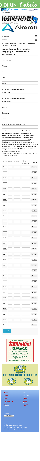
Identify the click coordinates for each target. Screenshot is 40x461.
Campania (6, 396)
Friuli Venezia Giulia (8, 401)
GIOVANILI (6, 45)
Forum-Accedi (8, 12)
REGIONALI (22, 43)
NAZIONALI (13, 43)
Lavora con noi (8, 412)
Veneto (24, 406)
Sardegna (25, 398)
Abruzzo (6, 392)
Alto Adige (25, 404)
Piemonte (25, 394)
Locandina (7, 413)
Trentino (25, 402)
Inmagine (13, 454)
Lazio (5, 402)
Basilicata (6, 394)
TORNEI (13, 45)
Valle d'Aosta (26, 395)
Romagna (6, 399)
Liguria (5, 404)
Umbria (24, 405)
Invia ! (7, 331)
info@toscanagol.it (13, 450)
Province (8, 36)
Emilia (5, 398)
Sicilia (24, 399)
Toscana (25, 401)
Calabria (6, 395)
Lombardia (6, 405)
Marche (5, 406)
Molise (24, 392)
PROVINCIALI (31, 43)
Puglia (24, 396)
